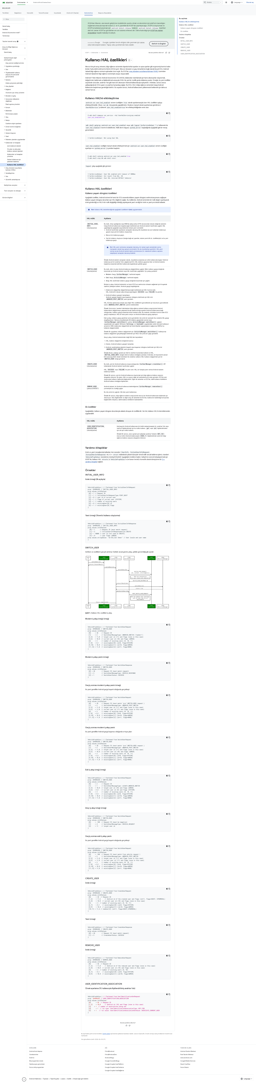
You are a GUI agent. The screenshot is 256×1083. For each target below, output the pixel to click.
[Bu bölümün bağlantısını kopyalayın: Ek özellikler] (98, 407)
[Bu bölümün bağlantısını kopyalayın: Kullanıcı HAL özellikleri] (114, 189)
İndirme (31, 1058)
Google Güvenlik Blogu (112, 1061)
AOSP (87, 52)
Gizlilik (69, 1079)
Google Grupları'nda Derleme (114, 1067)
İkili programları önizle (36, 1061)
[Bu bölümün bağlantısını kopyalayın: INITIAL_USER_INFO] (106, 475)
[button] (12, 41)
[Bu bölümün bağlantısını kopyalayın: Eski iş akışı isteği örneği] (108, 770)
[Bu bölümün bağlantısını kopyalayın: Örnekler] (98, 470)
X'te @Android (109, 1051)
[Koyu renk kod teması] (167, 113)
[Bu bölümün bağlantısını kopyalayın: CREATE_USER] (101, 878)
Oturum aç (250, 2)
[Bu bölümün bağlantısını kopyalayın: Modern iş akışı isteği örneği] (111, 619)
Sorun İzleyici (184, 1067)
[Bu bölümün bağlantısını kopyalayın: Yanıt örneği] (98, 919)
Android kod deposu (35, 1051)
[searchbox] (13, 19)
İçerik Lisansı (106, 1034)
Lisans (63, 1079)
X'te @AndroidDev (111, 1054)
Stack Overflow (185, 1064)
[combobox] (213, 2)
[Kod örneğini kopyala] (169, 113)
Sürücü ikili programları (36, 1067)
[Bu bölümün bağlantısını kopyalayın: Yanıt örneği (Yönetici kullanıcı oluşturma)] (122, 516)
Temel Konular (43, 13)
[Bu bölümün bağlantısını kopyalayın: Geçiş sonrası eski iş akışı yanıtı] (114, 836)
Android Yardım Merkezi (188, 1051)
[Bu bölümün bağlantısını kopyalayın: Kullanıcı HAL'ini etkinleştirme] (121, 98)
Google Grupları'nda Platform (114, 1064)
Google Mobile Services (187, 1061)
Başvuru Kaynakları (104, 13)
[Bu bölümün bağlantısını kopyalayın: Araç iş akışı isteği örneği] (108, 808)
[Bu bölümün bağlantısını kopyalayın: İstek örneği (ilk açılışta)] (107, 479)
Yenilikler (5, 13)
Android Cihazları (73, 13)
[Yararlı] (166, 52)
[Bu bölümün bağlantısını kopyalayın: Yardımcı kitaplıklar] (109, 448)
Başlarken (17, 13)
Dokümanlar (21, 2)
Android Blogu (109, 1058)
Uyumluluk (57, 13)
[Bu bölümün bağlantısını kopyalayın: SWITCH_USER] (101, 548)
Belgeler (6, 8)
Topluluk (45, 1079)
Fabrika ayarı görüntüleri (37, 1064)
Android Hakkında (35, 1079)
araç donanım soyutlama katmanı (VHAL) (143, 71)
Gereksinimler (33, 1054)
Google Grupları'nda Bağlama (114, 1070)
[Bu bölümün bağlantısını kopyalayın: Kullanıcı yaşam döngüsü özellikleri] (119, 193)
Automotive (88, 13)
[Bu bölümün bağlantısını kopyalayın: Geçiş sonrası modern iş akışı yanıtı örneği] (123, 685)
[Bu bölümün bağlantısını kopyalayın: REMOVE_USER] (102, 945)
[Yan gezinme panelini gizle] (24, 1079)
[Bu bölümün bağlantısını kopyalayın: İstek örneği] (98, 883)
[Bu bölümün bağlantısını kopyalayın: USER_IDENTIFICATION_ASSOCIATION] (124, 984)
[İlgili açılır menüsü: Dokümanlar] (28, 2)
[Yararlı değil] (169, 52)
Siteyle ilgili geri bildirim (80, 1079)
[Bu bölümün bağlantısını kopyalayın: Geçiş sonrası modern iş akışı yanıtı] (117, 728)
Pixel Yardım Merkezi (186, 1054)
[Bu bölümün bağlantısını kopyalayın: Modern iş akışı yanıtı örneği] (111, 657)
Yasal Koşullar (54, 1079)
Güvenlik (30, 13)
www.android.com (186, 1058)
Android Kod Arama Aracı (42, 2)
